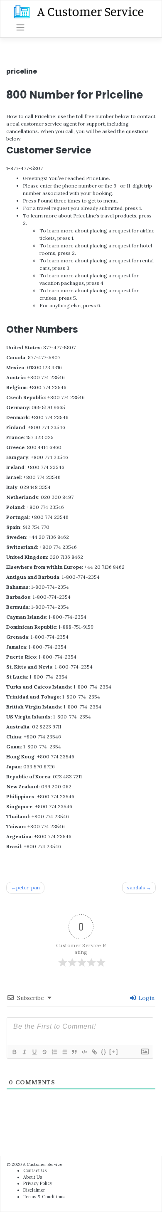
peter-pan (28, 887)
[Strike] (44, 1052)
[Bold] (14, 1052)
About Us (32, 1177)
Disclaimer (34, 1190)
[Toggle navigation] (20, 27)
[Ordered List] (54, 1052)
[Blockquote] (74, 1052)
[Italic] (24, 1052)
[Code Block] (84, 1052)
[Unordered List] (64, 1052)
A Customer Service (42, 1164)
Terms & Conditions (43, 1197)
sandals (136, 887)
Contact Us (35, 1170)
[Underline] (34, 1052)
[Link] (94, 1052)
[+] (113, 1052)
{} (104, 1052)
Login (146, 998)
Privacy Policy (37, 1183)
